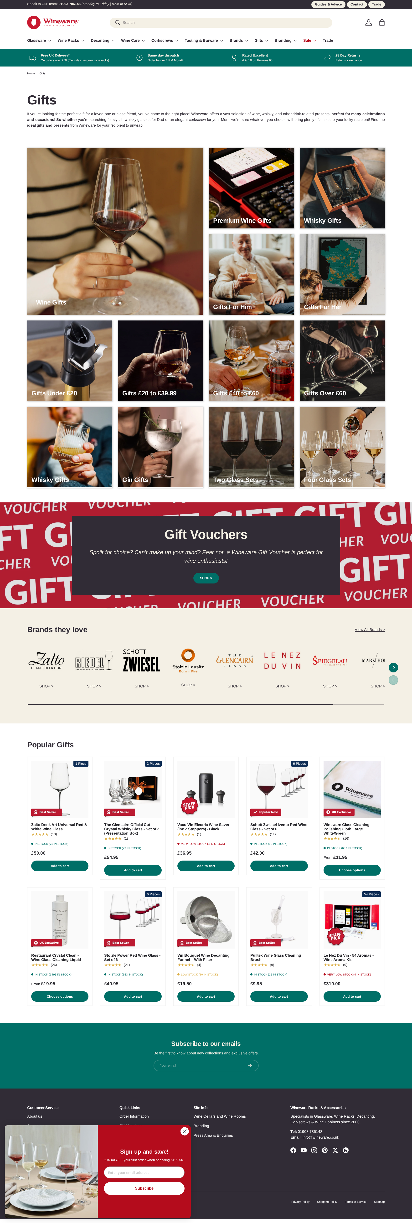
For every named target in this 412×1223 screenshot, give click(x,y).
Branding (283, 40)
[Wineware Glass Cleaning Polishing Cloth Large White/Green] (352, 789)
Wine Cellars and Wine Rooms (220, 1116)
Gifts (259, 40)
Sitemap (379, 1201)
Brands (236, 40)
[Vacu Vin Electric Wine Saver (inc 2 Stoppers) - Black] (206, 789)
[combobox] (221, 22)
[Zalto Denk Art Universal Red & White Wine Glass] (59, 789)
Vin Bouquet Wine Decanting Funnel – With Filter (203, 957)
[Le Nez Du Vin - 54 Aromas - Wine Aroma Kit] (352, 920)
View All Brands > (370, 630)
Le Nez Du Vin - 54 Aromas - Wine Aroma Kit (349, 957)
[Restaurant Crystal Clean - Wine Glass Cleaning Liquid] (59, 920)
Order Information (134, 1116)
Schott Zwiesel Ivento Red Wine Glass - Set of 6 (278, 827)
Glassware (36, 40)
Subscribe (144, 1188)
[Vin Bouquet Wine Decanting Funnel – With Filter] (206, 920)
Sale (307, 40)
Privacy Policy (300, 1201)
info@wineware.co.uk (321, 1137)
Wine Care (130, 40)
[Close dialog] (184, 1131)
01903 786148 (310, 1132)
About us (34, 1116)
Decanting (100, 40)
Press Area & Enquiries (213, 1135)
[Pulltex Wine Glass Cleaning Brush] (279, 920)
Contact (356, 4)
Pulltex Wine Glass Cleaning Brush (275, 957)
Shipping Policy (327, 1201)
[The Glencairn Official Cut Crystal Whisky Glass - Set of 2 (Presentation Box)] (132, 789)
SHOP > (206, 578)
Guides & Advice (328, 4)
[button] (382, 22)
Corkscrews (162, 40)
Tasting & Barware (201, 40)
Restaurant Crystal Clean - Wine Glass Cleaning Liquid (56, 957)
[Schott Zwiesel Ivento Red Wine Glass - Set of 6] (279, 789)
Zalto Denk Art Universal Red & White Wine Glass (59, 827)
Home (31, 73)
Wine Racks (68, 40)
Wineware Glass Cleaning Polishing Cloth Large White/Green (347, 829)
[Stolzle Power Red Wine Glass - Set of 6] (132, 920)
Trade (376, 4)
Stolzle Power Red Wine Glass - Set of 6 (132, 957)
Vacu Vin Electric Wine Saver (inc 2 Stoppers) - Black (203, 827)
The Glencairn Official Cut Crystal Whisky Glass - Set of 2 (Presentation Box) (131, 829)
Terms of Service (355, 1201)
